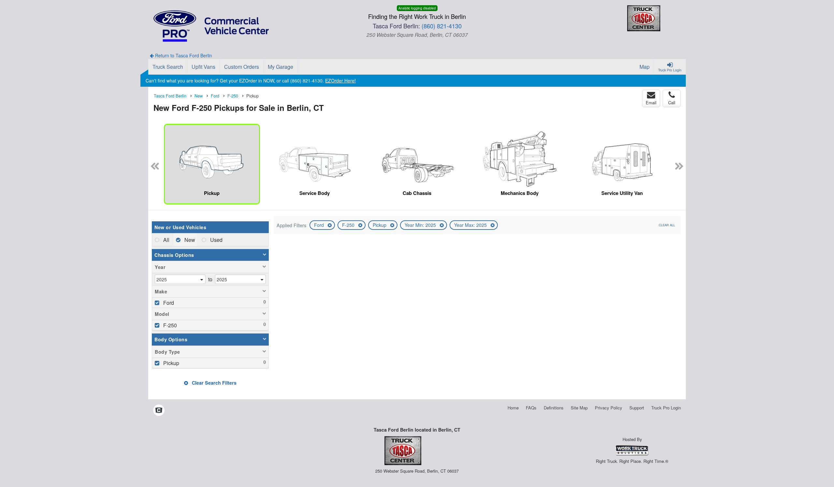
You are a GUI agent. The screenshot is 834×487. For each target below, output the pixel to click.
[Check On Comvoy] (159, 410)
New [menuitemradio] (189, 240)
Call (671, 102)
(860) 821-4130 (442, 26)
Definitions (554, 408)
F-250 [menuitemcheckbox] (169, 325)
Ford (319, 225)
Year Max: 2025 (471, 225)
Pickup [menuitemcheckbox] (170, 363)
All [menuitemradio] (165, 240)
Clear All (667, 225)
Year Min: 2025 (421, 225)
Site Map (579, 408)
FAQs (531, 408)
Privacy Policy (608, 408)
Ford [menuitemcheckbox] (168, 302)
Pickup (380, 225)
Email (651, 102)
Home (513, 408)
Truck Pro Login (666, 408)
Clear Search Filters (214, 382)
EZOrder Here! (340, 80)
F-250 (349, 225)
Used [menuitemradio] (216, 240)
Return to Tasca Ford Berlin (183, 55)
